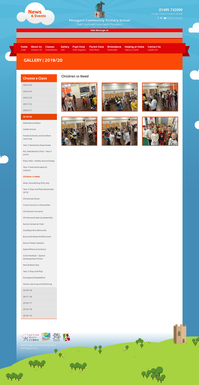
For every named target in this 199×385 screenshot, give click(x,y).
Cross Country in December (36, 205)
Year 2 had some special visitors (35, 169)
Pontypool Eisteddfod (34, 277)
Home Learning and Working (37, 284)
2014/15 (27, 315)
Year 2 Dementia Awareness (37, 145)
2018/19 (27, 290)
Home (24, 48)
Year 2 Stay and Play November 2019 (38, 191)
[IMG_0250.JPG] (79, 97)
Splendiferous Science (34, 249)
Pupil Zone (79, 48)
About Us (36, 48)
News (35, 11)
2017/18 (27, 296)
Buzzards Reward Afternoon (37, 236)
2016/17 (27, 303)
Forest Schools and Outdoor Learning (37, 137)
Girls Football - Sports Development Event (34, 257)
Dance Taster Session (33, 243)
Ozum (35, 348)
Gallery (65, 48)
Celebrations (29, 129)
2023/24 (27, 91)
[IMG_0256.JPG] (79, 131)
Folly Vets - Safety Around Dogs (38, 160)
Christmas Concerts (33, 211)
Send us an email (175, 18)
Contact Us (154, 48)
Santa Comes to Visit (33, 224)
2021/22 (27, 104)
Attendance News (31, 123)
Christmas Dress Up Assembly (38, 217)
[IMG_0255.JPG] (160, 97)
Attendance (114, 48)
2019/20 (27, 116)
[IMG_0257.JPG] (120, 131)
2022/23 (27, 97)
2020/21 (27, 110)
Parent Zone (96, 48)
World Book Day (31, 265)
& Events (38, 15)
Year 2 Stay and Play (33, 271)
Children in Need (31, 176)
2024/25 (27, 85)
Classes (51, 48)
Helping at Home (134, 48)
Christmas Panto (31, 198)
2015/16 (27, 309)
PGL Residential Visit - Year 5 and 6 (37, 153)
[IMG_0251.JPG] (120, 97)
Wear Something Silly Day (36, 183)
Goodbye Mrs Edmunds (34, 230)
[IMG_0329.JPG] (160, 131)
